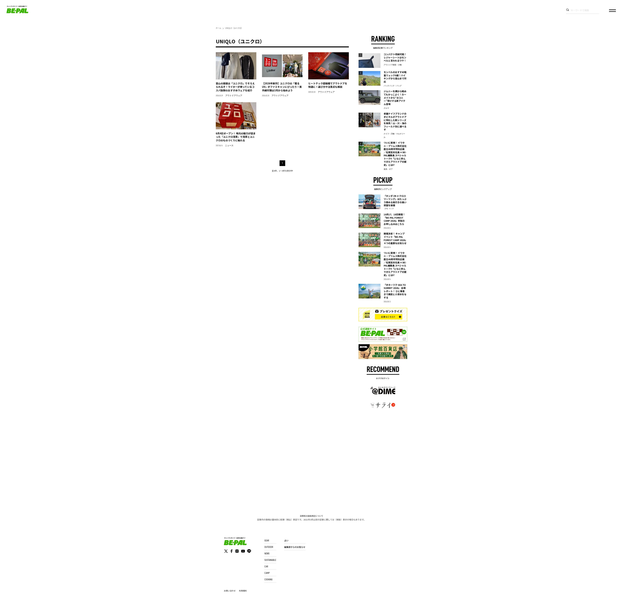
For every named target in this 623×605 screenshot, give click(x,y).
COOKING (268, 579)
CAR (266, 566)
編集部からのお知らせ (294, 547)
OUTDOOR (268, 547)
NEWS (266, 553)
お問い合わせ (230, 590)
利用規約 (243, 590)
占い (286, 540)
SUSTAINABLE (270, 560)
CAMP (267, 573)
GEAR (266, 540)
